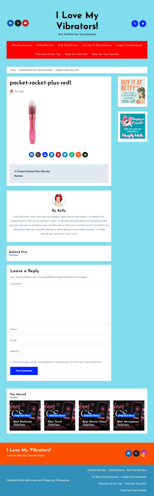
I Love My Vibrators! (29, 450)
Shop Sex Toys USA (76, 54)
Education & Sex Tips (48, 54)
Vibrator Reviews (22, 45)
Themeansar (62, 480)
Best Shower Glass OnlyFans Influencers (94, 425)
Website (14, 351)
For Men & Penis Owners (97, 45)
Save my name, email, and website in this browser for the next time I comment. (57, 362)
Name (14, 329)
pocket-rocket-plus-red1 (40, 83)
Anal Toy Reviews (68, 45)
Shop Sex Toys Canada (105, 54)
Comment (16, 283)
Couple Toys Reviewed (129, 45)
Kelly (21, 91)
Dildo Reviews (45, 45)
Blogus (47, 480)
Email (14, 340)
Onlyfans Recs (22, 415)
